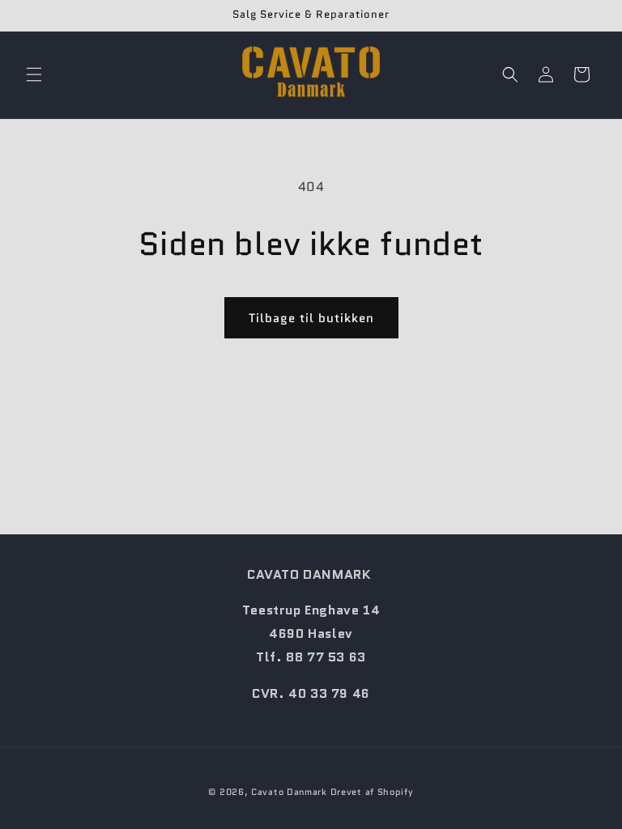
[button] (34, 74)
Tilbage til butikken (311, 318)
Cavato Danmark (289, 791)
